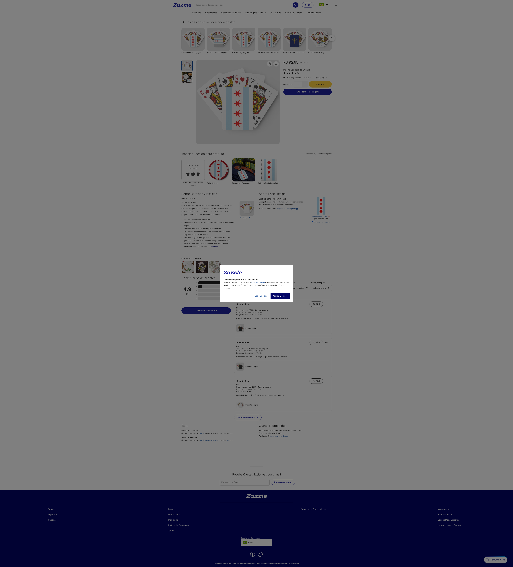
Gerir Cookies (261, 296)
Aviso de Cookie (258, 282)
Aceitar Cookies (280, 296)
